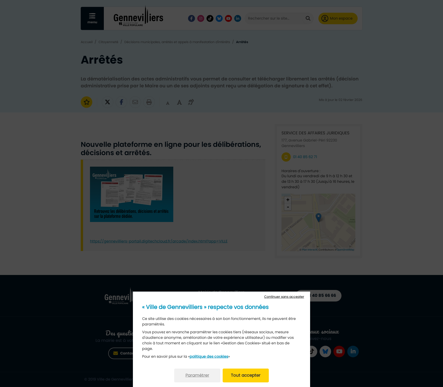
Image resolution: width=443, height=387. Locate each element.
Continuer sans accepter (284, 296)
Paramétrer (197, 375)
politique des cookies (209, 356)
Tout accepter (245, 375)
